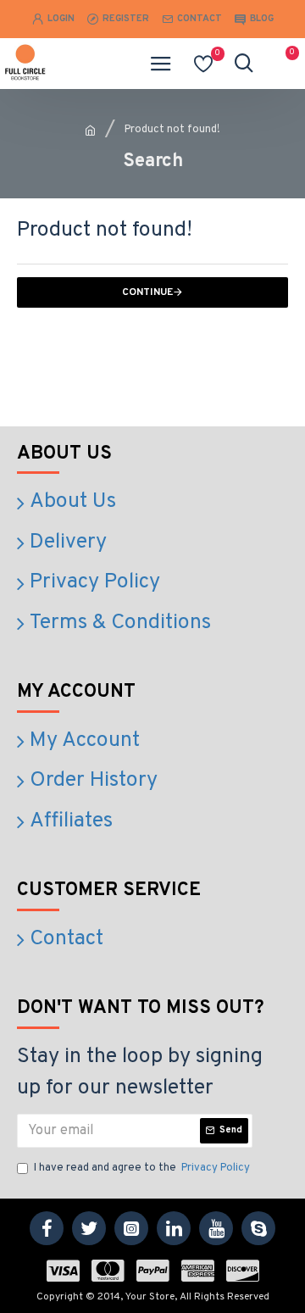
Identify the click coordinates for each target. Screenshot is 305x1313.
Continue (147, 292)
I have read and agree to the (142, 1168)
